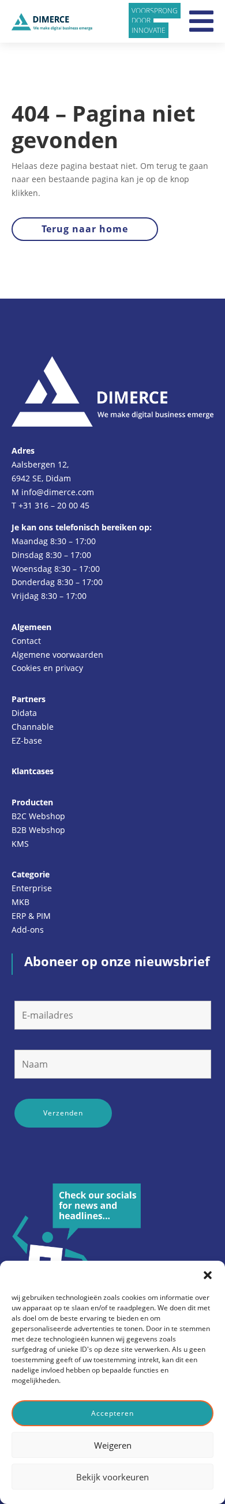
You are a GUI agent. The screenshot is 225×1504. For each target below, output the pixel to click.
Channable (33, 726)
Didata (24, 712)
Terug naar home (85, 229)
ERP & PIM (31, 915)
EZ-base (27, 740)
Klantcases (33, 771)
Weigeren (113, 1445)
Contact (26, 640)
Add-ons (28, 929)
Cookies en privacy (47, 667)
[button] (207, 1275)
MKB (20, 901)
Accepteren (112, 1413)
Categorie (31, 874)
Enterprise (32, 888)
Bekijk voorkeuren (112, 1477)
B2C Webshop (38, 816)
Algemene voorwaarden (57, 654)
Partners (29, 698)
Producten (32, 802)
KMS (20, 843)
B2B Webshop (38, 829)
